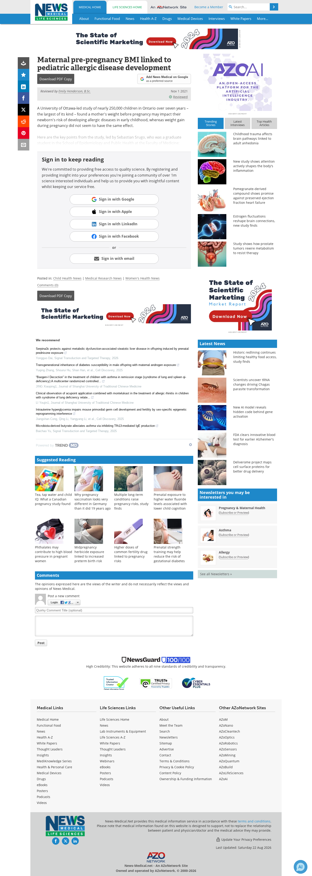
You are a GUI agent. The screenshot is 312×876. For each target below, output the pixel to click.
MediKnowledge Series (54, 761)
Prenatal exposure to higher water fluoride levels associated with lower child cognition (170, 501)
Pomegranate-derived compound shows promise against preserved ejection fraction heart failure (253, 196)
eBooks (42, 785)
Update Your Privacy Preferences (245, 839)
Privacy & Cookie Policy (176, 767)
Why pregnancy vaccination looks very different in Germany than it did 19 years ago (92, 501)
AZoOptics (227, 737)
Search (164, 731)
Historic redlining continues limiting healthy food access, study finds (255, 357)
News (41, 731)
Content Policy (170, 773)
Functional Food (49, 725)
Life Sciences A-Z (112, 737)
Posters (42, 791)
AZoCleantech (229, 731)
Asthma (225, 530)
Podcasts (43, 797)
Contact (165, 755)
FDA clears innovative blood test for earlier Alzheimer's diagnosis (254, 439)
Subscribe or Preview (234, 513)
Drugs (41, 779)
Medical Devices (49, 773)
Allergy (224, 552)
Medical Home (90, 7)
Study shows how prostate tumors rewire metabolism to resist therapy (253, 248)
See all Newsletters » (216, 574)
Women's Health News (142, 278)
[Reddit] (23, 121)
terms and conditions (254, 821)
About (164, 719)
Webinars (107, 761)
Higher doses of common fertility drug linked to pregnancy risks (131, 554)
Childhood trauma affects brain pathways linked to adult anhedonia (252, 138)
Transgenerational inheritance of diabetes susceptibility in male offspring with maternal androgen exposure (106, 365)
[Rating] (23, 75)
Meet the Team (170, 725)
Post (41, 643)
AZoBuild (226, 767)
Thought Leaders (50, 749)
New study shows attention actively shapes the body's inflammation (254, 166)
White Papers (47, 743)
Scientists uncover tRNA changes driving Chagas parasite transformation (251, 384)
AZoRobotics (228, 743)
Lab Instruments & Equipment (123, 731)
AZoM (223, 719)
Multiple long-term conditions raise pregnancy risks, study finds (131, 501)
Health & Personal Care (54, 767)
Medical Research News (103, 278)
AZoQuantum (229, 761)
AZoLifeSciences (231, 773)
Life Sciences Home (127, 7)
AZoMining (227, 755)
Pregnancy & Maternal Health (242, 508)
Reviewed (180, 97)
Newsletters (168, 737)
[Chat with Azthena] (300, 867)
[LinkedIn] (23, 86)
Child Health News (67, 278)
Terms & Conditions (174, 761)
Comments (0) (47, 285)
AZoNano (226, 725)
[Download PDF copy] (23, 63)
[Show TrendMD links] (190, 444)
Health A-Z (45, 737)
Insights (43, 755)
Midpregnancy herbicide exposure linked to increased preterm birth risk (89, 554)
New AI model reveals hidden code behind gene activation (253, 412)
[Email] (23, 144)
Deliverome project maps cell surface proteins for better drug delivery (252, 466)
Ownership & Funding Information (185, 779)
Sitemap (165, 743)
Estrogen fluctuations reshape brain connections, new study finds (254, 221)
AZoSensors (228, 749)
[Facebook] (23, 98)
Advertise (166, 749)
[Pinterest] (23, 133)
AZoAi (223, 779)
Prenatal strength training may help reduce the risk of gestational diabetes (169, 554)
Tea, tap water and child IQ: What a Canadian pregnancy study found (53, 499)
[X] (23, 110)
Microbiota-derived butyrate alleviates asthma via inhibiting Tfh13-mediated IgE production (95, 425)
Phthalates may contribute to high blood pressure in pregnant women (53, 554)
